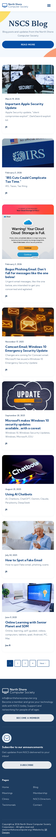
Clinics (5, 798)
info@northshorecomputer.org (19, 698)
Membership (40, 793)
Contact (37, 804)
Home (5, 787)
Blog (35, 787)
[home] (15, 5)
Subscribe (26, 765)
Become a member (28, 718)
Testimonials (9, 804)
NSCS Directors (42, 798)
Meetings (7, 793)
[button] (49, 6)
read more (28, 44)
